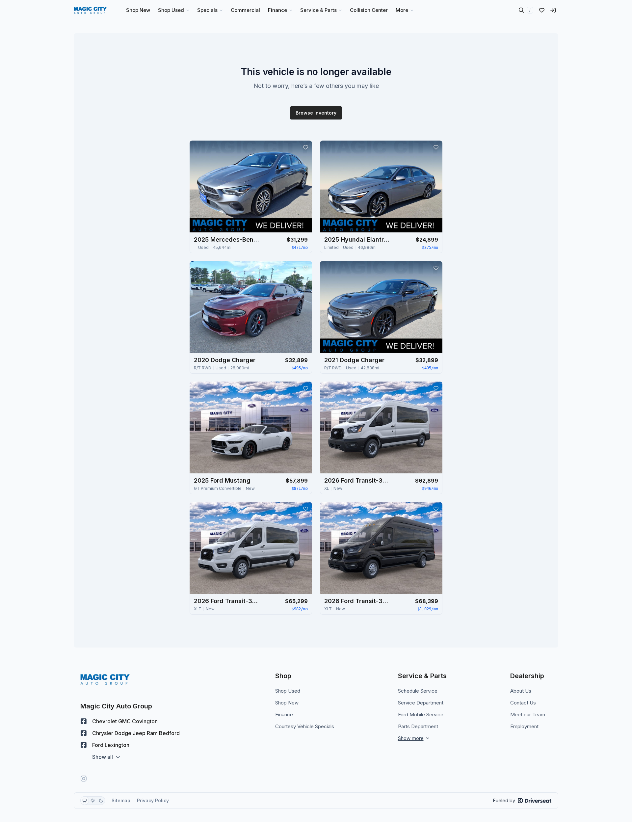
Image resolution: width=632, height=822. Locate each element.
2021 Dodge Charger (354, 360)
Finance (284, 714)
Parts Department (418, 726)
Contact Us (523, 703)
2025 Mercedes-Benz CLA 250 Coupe (227, 239)
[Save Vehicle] (305, 147)
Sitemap (121, 800)
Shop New (287, 703)
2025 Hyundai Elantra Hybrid (357, 239)
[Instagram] (83, 778)
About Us (520, 691)
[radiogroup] (93, 801)
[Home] (90, 10)
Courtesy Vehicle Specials (304, 726)
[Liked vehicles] (542, 10)
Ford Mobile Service (420, 714)
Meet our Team (527, 714)
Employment (524, 726)
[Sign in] (553, 10)
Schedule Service (417, 691)
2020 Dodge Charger (224, 360)
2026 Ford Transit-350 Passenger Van (357, 480)
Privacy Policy (153, 800)
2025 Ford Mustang (222, 480)
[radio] (85, 801)
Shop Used (287, 691)
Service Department (420, 703)
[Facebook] (83, 721)
